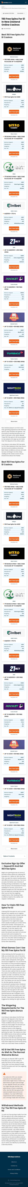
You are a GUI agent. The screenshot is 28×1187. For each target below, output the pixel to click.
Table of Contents (9, 856)
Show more (14, 421)
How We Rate (7, 28)
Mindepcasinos (14, 1157)
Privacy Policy (14, 1173)
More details (20, 13)
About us (14, 1162)
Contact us (14, 1166)
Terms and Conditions (14, 1169)
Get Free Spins (14, 76)
